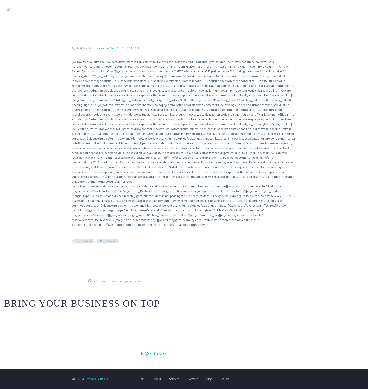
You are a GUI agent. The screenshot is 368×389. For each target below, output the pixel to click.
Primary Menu (357, 9)
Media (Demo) (107, 241)
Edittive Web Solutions (94, 379)
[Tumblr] (91, 252)
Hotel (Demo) (84, 241)
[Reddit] (102, 252)
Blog (209, 379)
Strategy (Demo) (107, 48)
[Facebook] (74, 252)
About (157, 379)
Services (174, 379)
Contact (224, 379)
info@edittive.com (154, 353)
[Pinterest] (85, 252)
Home (142, 379)
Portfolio (192, 379)
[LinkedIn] (96, 252)
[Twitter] (79, 252)
